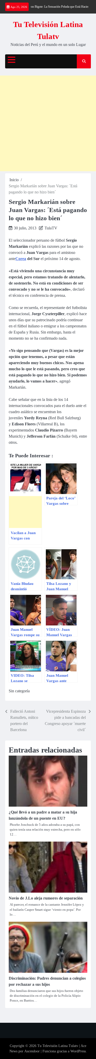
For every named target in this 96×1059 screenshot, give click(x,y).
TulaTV (51, 228)
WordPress (78, 1051)
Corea (20, 258)
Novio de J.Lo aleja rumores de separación (46, 898)
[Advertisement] (48, 123)
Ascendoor (32, 1051)
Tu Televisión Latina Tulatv (57, 1046)
